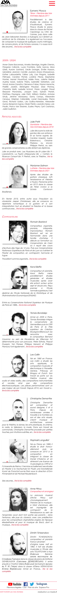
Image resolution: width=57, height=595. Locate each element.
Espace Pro (44, 587)
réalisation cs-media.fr (47, 592)
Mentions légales (14, 587)
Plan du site (33, 587)
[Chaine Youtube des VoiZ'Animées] (15, 584)
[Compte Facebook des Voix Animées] (26, 584)
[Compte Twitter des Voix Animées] (32, 584)
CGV (25, 587)
